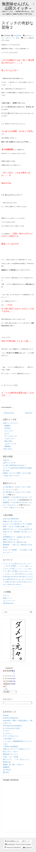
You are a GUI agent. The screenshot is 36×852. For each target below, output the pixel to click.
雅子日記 (6, 772)
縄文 (9, 582)
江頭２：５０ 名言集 (10, 757)
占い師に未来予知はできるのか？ (14, 465)
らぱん (5, 744)
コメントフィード (9, 600)
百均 (28, 579)
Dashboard (28, 847)
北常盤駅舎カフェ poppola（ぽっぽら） (17, 537)
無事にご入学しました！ (11, 539)
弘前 (16, 576)
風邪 (14, 584)
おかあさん (21, 563)
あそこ (8, 563)
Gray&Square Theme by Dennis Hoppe (19, 844)
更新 (5, 579)
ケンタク (6, 731)
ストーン (18, 569)
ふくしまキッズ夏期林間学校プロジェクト (17, 741)
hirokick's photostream (10, 718)
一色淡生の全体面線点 (10, 746)
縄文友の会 (7, 762)
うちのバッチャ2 (10, 444)
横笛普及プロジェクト (10, 754)
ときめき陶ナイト (9, 738)
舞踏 (26, 582)
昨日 (31, 576)
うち (14, 563)
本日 (15, 579)
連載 (30, 582)
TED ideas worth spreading (12, 725)
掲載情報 (7, 446)
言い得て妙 (7, 770)
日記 (22, 576)
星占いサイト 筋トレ (10, 751)
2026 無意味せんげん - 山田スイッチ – (18, 841)
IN (4, 563)
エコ (11, 565)
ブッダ (30, 571)
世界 (9, 574)
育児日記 (7, 428)
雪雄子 (5, 584)
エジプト (18, 566)
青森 (10, 584)
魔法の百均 (8, 441)
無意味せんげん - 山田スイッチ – (18, 5)
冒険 (17, 38)
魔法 (19, 584)
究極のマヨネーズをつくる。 (13, 521)
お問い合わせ (7, 449)
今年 (12, 574)
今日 (18, 574)
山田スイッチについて (10, 423)
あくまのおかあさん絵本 (11, 728)
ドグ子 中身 (7, 507)
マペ (5, 574)
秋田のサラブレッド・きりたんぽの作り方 (17, 529)
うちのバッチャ (9, 438)
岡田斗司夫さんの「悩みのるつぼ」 (15, 542)
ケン (25, 566)
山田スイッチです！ (10, 463)
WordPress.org (8, 603)
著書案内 (7, 425)
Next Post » (29, 413)
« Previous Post (8, 413)
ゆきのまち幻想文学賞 (10, 519)
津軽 (20, 579)
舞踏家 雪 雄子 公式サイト (13, 764)
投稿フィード (7, 598)
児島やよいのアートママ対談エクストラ (17, 749)
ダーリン (23, 568)
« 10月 (5, 689)
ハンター (10, 571)
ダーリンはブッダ (10, 436)
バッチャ (22, 571)
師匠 (10, 576)
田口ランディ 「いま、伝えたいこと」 (17, 759)
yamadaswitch (17, 35)
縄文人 (15, 582)
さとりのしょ (7, 733)
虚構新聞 (6, 767)
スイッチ (12, 38)
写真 (24, 574)
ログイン (6, 595)
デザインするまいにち (10, 736)
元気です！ (7, 460)
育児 (21, 582)
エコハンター (9, 431)
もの (28, 563)
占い (28, 574)
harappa (6, 715)
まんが (6, 433)
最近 (10, 579)
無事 (24, 579)
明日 (27, 576)
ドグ (28, 569)
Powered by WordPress (13, 847)
